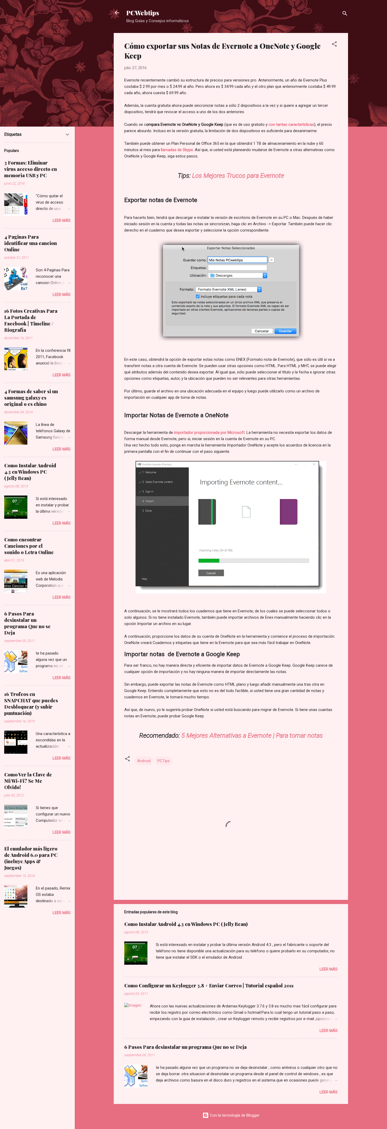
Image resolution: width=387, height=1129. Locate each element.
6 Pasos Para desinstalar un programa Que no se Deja (185, 1047)
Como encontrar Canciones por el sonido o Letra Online (29, 545)
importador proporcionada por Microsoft (209, 432)
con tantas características (290, 124)
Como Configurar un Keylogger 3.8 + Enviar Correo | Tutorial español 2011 (209, 985)
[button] (334, 45)
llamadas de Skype (177, 149)
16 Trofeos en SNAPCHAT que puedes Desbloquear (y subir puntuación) (31, 703)
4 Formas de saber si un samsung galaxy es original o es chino (31, 397)
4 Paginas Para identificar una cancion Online (30, 243)
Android (144, 760)
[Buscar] (345, 14)
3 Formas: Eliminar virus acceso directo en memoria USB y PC (30, 169)
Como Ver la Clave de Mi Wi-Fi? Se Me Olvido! (28, 780)
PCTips (163, 760)
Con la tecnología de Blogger (234, 1115)
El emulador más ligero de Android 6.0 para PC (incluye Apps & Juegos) (30, 858)
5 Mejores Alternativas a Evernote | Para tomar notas (252, 735)
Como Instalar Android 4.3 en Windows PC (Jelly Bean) (186, 924)
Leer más (329, 969)
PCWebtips (142, 12)
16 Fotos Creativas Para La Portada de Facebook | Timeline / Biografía (30, 320)
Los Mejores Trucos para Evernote (238, 175)
